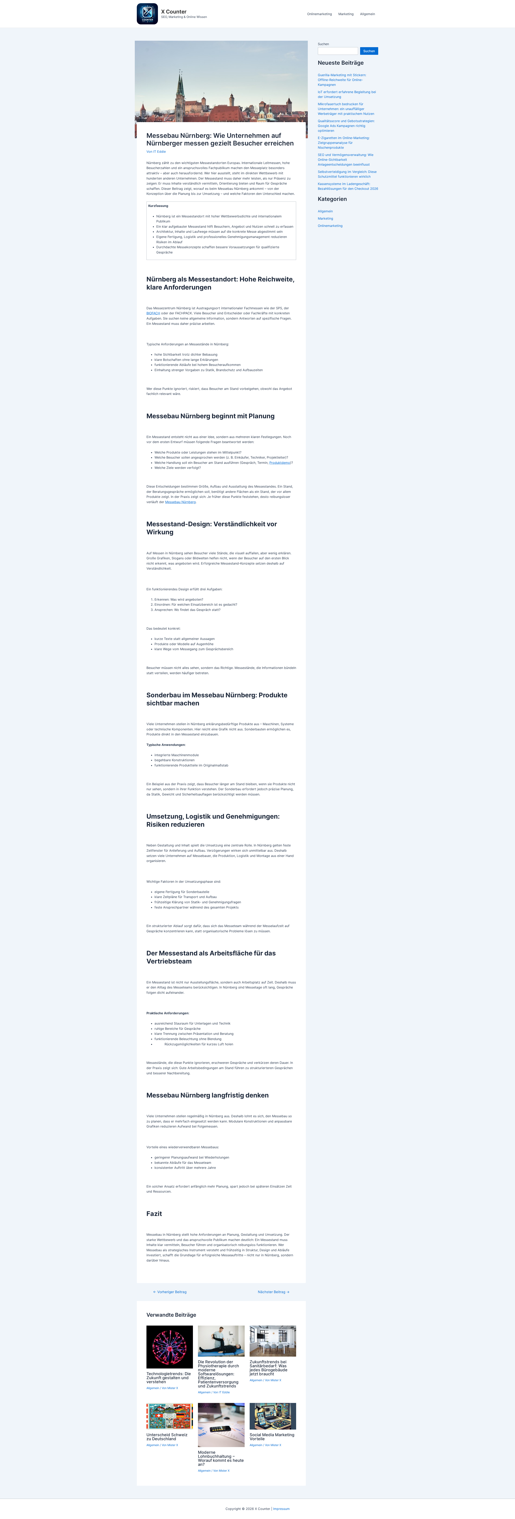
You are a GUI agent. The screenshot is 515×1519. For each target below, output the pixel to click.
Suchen (323, 44)
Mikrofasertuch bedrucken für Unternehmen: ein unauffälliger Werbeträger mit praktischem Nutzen (346, 109)
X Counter (173, 11)
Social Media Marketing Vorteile (272, 1436)
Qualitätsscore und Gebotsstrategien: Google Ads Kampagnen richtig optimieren (346, 126)
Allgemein (367, 14)
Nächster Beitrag (273, 1292)
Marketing (346, 14)
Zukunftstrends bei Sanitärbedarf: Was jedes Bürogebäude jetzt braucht (268, 1367)
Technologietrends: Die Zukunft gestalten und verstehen (168, 1377)
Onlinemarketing (319, 14)
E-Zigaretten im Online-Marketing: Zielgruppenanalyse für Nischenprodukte (344, 143)
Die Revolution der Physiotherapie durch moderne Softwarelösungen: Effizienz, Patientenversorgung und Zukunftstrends (218, 1373)
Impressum (281, 1509)
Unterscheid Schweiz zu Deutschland (166, 1436)
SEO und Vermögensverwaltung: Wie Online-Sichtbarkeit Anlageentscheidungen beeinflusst (345, 159)
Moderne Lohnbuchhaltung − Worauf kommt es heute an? (221, 1458)
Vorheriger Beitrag (169, 1292)
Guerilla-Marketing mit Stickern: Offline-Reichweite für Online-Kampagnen (342, 80)
